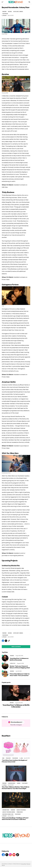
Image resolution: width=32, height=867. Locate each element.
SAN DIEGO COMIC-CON (7, 814)
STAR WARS (24, 783)
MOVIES (10, 11)
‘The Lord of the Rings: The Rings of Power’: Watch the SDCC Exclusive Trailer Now (15, 818)
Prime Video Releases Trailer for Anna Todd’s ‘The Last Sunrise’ (20, 674)
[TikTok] (17, 854)
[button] (2, 2)
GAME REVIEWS (11, 783)
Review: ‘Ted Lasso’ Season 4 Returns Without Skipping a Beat (20, 667)
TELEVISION (5, 13)
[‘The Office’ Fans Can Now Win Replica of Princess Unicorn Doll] (16, 748)
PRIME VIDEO (20, 812)
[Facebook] (3, 854)
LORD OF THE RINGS (21, 809)
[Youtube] (14, 854)
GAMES (18, 783)
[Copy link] (8, 640)
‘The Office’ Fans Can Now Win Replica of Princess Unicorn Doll (14, 761)
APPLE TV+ (12, 663)
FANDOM (4, 11)
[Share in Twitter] (5, 640)
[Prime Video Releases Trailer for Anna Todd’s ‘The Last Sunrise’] (5, 673)
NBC (3, 758)
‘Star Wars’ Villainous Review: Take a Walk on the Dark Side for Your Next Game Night (15, 787)
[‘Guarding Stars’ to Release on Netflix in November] (5, 658)
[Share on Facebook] (2, 640)
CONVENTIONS (5, 809)
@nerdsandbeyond (16, 722)
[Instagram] (10, 854)
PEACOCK (8, 758)
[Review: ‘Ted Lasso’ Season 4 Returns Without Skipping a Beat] (5, 666)
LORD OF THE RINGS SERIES (8, 812)
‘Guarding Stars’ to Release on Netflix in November (19, 659)
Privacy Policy (23, 863)
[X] (6, 854)
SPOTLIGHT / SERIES (18, 11)
